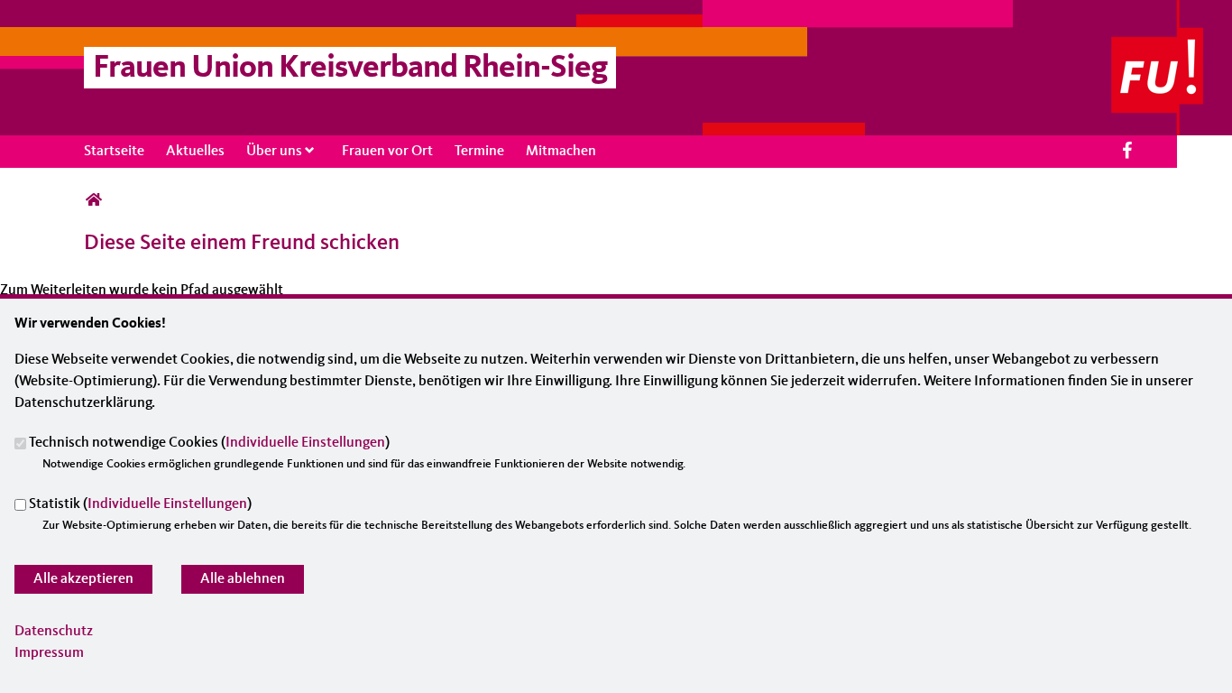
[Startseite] (1171, 11)
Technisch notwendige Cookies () (209, 444)
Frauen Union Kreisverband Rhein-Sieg (350, 68)
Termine (479, 151)
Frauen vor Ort (387, 151)
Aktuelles (195, 151)
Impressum (49, 653)
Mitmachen (561, 151)
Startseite (114, 151)
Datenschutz (53, 631)
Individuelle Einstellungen (305, 444)
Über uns (274, 151)
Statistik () (140, 505)
